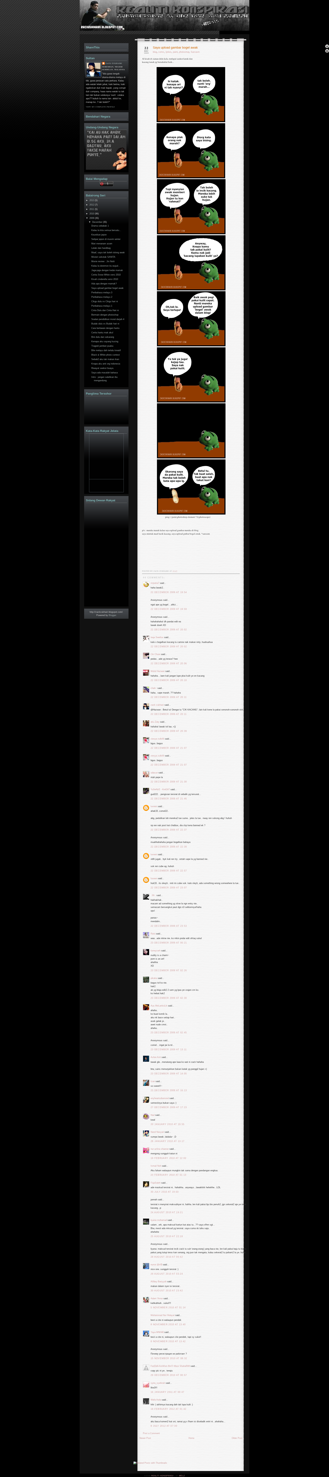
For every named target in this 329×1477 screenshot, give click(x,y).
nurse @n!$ (156, 1264)
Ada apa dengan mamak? (104, 283)
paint (175, 52)
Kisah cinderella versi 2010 (104, 279)
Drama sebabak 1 (100, 225)
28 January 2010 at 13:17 (167, 1141)
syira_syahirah (158, 1383)
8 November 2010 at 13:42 (168, 1341)
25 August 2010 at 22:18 (167, 1236)
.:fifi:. (153, 895)
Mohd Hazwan (158, 671)
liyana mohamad (159, 1220)
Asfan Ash (156, 1057)
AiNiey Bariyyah (159, 1281)
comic (161, 52)
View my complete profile (100, 107)
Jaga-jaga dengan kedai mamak (107, 270)
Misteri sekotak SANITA (103, 257)
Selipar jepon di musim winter (105, 239)
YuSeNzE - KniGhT (160, 789)
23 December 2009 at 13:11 (169, 1049)
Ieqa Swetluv (157, 637)
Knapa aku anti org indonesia (105, 363)
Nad (153, 1115)
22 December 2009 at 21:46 (169, 798)
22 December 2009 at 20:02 (169, 629)
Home (191, 1438)
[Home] (327, 51)
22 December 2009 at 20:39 (169, 731)
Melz (182, 1476)
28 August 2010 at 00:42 (167, 1257)
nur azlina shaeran (160, 1149)
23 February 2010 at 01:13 (168, 1175)
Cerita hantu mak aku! (102, 332)
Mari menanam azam (101, 243)
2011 (92, 209)
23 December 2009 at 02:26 (169, 970)
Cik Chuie (155, 654)
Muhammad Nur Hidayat (163, 1315)
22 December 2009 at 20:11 (169, 697)
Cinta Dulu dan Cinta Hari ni (105, 310)
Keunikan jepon (99, 234)
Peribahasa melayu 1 (101, 306)
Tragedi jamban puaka (102, 346)
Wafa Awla (156, 1399)
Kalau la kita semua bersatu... (106, 230)
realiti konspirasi (93, 22)
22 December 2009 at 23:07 (169, 887)
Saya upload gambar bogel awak (175, 47)
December (97, 222)
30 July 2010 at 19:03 (165, 1192)
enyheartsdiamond (160, 1098)
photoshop (184, 52)
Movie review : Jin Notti (103, 261)
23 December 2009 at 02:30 (169, 998)
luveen (154, 806)
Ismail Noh (156, 1166)
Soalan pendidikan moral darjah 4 (107, 319)
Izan (153, 1081)
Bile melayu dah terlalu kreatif (106, 350)
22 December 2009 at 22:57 (169, 870)
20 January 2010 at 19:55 (167, 1124)
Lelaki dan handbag (101, 248)
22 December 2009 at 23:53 (169, 926)
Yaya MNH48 (157, 1332)
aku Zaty (155, 722)
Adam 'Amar (157, 1298)
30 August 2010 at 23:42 (167, 1290)
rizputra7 (155, 583)
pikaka (154, 978)
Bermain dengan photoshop (104, 314)
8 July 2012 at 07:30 (164, 1426)
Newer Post (145, 1438)
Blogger (112, 615)
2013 (92, 200)
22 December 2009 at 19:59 (169, 609)
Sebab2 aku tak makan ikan (105, 359)
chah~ (154, 688)
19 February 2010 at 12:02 (168, 1158)
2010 (92, 213)
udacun (154, 772)
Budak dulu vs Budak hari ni (105, 323)
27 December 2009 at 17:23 (169, 1107)
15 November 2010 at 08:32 (169, 1358)
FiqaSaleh (156, 1182)
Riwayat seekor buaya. (102, 368)
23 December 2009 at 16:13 (169, 1090)
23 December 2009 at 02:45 (169, 1032)
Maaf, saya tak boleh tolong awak (108, 252)
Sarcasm (195, 52)
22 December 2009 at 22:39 (169, 846)
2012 (92, 204)
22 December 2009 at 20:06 (169, 663)
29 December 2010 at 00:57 (169, 1375)
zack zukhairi (157, 705)
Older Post (237, 1438)
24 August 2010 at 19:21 (167, 1212)
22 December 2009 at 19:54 (169, 592)
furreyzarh (156, 950)
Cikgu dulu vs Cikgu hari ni (104, 301)
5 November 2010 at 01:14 (168, 1307)
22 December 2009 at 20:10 (169, 680)
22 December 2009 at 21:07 (169, 748)
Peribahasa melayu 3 (101, 292)
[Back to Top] (327, 46)
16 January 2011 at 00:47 (167, 1392)
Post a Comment (151, 1433)
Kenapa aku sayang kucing (104, 341)
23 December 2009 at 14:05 (169, 1073)
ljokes (169, 52)
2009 (92, 218)
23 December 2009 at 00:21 (169, 942)
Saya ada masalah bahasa (104, 372)
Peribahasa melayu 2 (101, 297)
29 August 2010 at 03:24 (167, 1274)
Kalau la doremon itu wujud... (105, 266)
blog (155, 52)
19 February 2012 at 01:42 (168, 1409)
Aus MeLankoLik (159, 1005)
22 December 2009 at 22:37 (169, 830)
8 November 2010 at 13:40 (168, 1324)
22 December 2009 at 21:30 (169, 781)
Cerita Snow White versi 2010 (106, 274)
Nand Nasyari (157, 1132)
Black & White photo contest (105, 355)
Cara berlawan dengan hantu (105, 328)
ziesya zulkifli (157, 738)
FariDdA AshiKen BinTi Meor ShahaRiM (170, 1366)
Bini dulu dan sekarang (102, 337)
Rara (153, 933)
